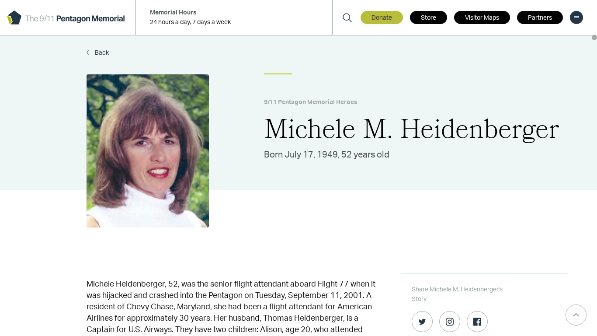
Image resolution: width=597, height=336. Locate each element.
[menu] (576, 17)
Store (428, 18)
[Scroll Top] (576, 315)
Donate (381, 18)
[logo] (66, 17)
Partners (540, 18)
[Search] (347, 17)
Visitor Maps (482, 18)
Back (101, 53)
